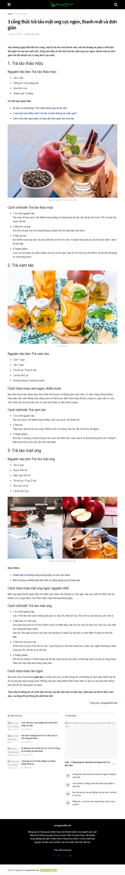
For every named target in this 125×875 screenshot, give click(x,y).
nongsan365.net (108, 703)
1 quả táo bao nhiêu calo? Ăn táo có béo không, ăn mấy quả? (45, 113)
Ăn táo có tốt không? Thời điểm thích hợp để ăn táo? (40, 108)
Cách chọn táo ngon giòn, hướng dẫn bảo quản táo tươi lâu (43, 118)
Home (10, 14)
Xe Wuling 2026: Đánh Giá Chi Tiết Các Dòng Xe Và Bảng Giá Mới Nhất (40, 749)
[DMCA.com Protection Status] (48, 870)
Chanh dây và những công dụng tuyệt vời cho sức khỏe (41, 575)
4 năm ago (27, 729)
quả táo (39, 677)
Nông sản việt (21, 14)
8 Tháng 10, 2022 (15, 34)
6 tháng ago (28, 755)
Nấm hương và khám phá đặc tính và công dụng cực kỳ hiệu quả (46, 580)
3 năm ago (27, 768)
